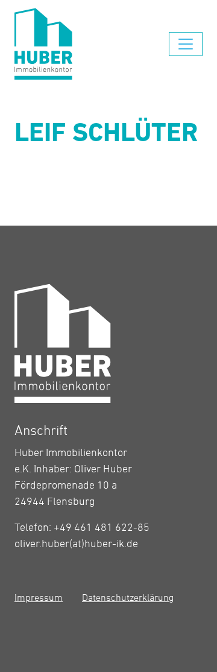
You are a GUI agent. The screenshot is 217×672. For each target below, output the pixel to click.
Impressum (38, 597)
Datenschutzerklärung (128, 597)
